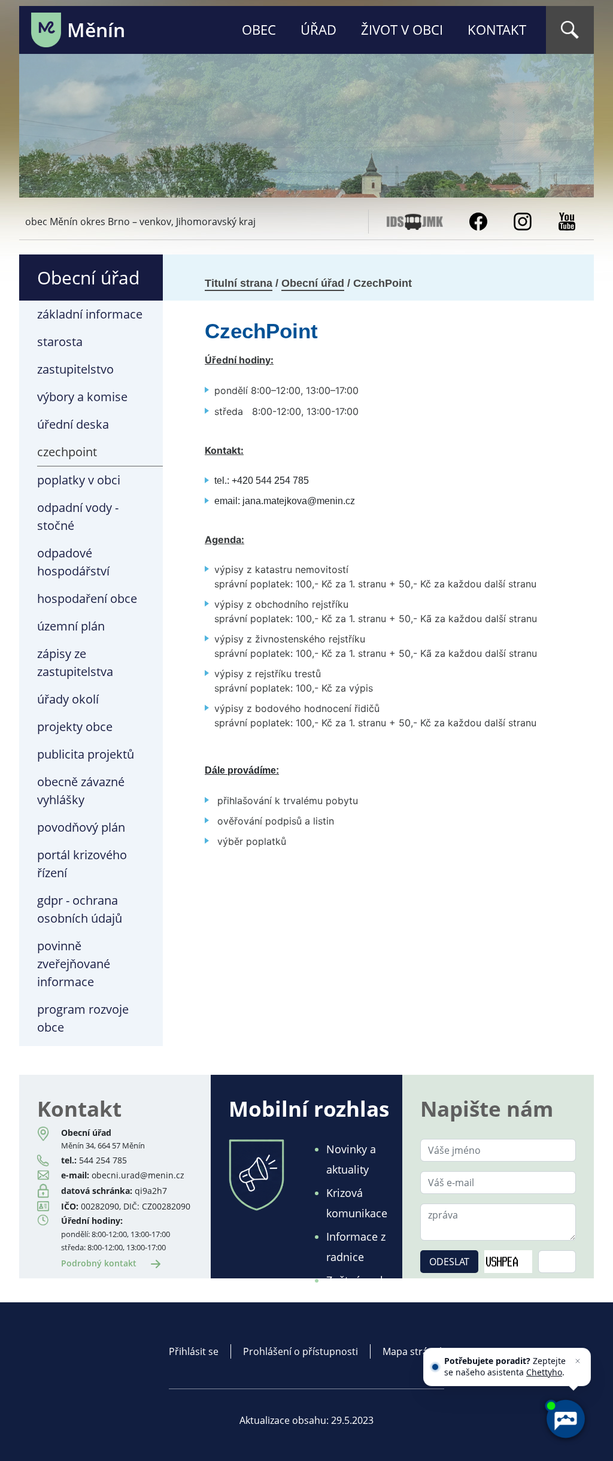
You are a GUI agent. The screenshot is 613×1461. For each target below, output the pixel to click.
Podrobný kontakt (100, 1263)
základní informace (89, 314)
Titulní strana (238, 283)
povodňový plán (81, 827)
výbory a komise (82, 397)
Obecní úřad (312, 283)
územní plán (71, 626)
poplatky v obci (78, 480)
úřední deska (73, 424)
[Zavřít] (577, 1361)
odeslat (449, 1261)
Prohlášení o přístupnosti (300, 1351)
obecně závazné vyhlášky (81, 791)
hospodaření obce (87, 598)
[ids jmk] (415, 220)
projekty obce (75, 727)
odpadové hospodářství (73, 562)
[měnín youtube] (567, 220)
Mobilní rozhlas (309, 1108)
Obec (259, 29)
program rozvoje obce (83, 1018)
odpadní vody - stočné (78, 516)
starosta (60, 342)
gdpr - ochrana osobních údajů (79, 909)
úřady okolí (68, 699)
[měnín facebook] (478, 220)
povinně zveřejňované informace (73, 964)
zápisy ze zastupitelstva (75, 662)
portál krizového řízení (82, 864)
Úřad (318, 29)
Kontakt (497, 29)
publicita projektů (85, 754)
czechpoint (67, 452)
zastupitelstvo (75, 369)
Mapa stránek (413, 1351)
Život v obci (402, 29)
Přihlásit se (194, 1351)
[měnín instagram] (523, 220)
